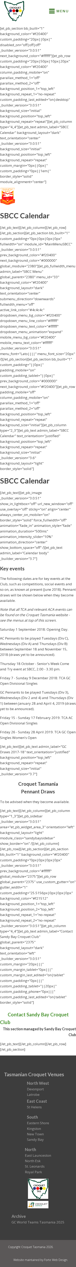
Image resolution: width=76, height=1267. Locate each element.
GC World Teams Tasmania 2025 (38, 1222)
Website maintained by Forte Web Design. (40, 1260)
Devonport (35, 1089)
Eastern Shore (38, 1123)
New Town (35, 1134)
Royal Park (33, 1172)
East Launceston (38, 1155)
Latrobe (33, 1094)
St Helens (34, 1107)
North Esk (33, 1161)
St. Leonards (35, 1166)
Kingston (34, 1128)
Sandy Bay (35, 1139)
